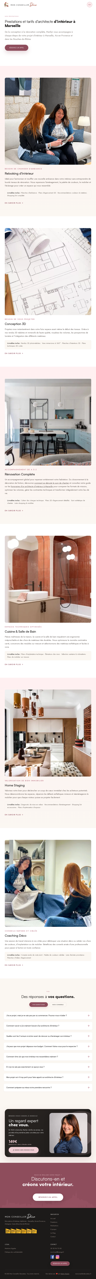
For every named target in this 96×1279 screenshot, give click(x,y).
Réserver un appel (60, 1264)
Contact (52, 1237)
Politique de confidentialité (13, 1252)
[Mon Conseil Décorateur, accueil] (20, 4)
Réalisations (54, 1226)
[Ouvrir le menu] (89, 4)
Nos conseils (58, 1005)
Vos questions (38, 1005)
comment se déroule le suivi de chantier (51, 483)
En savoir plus (13, 203)
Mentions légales (10, 1248)
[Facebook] (52, 1257)
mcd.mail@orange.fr (57, 1252)
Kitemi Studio (65, 1274)
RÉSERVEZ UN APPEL (16, 48)
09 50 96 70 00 (55, 1248)
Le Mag (52, 1233)
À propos (53, 1229)
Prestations (53, 1222)
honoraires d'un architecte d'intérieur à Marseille (32, 486)
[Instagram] (57, 1257)
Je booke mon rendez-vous (23, 1150)
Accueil (52, 1218)
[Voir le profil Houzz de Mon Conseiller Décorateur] (25, 1231)
